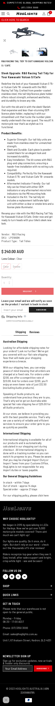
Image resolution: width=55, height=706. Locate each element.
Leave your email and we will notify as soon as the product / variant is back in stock (26, 302)
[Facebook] (5, 576)
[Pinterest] (18, 576)
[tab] (21, 332)
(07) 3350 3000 (29, 7)
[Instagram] (12, 576)
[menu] (3, 13)
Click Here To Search (15, 19)
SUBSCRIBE (42, 668)
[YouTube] (24, 576)
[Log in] (44, 13)
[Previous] (45, 40)
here (46, 495)
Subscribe (41, 309)
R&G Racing (18, 234)
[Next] (50, 40)
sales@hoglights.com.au (24, 634)
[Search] (8, 14)
